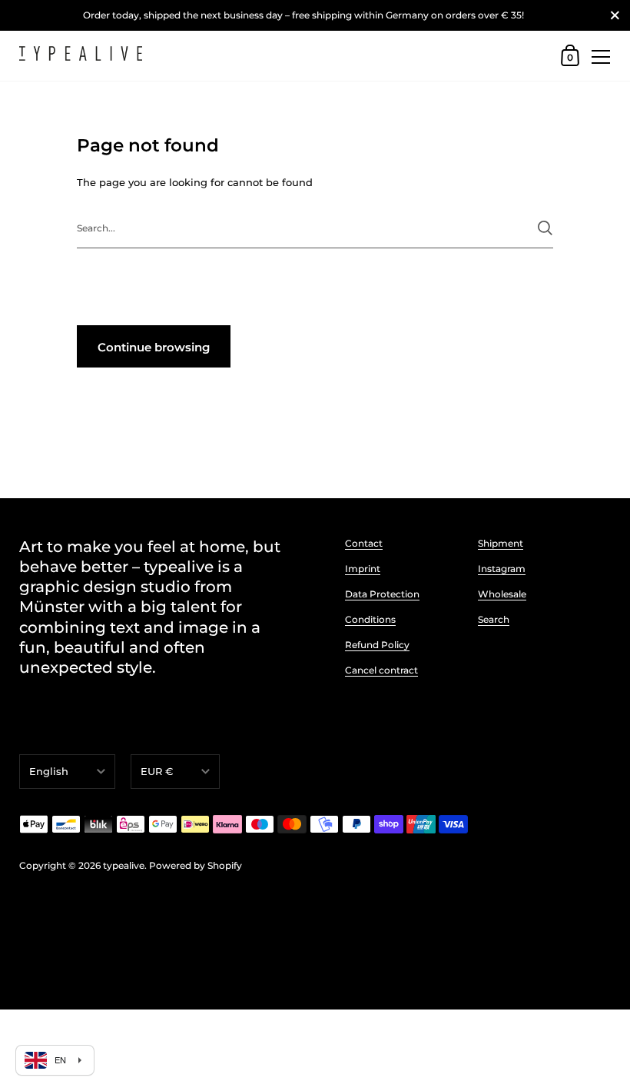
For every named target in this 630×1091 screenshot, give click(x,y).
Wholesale (502, 594)
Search (493, 619)
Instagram (502, 568)
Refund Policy (377, 644)
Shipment (500, 543)
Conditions (370, 619)
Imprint (362, 568)
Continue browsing (154, 347)
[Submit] (545, 228)
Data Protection (382, 594)
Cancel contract (381, 670)
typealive (123, 865)
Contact (364, 543)
